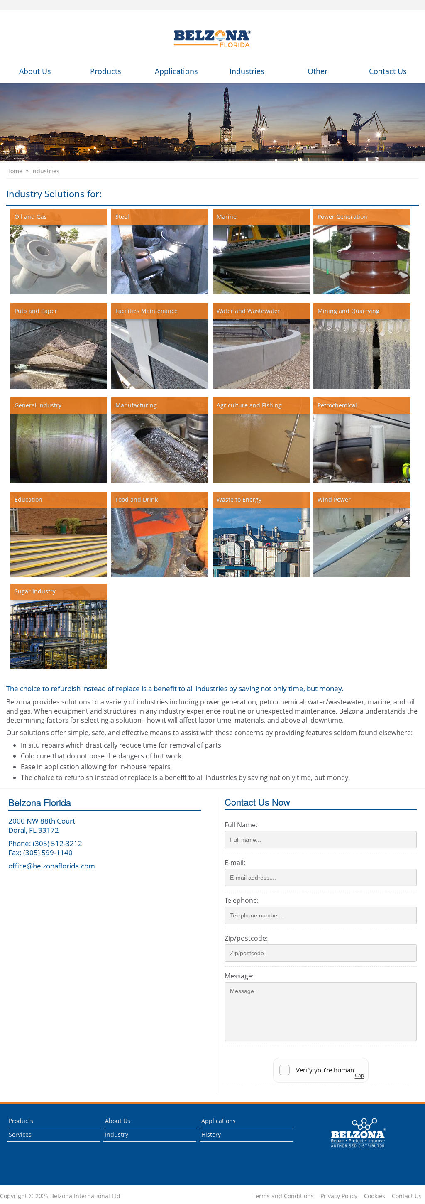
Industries (247, 71)
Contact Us (388, 71)
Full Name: (241, 825)
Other (317, 71)
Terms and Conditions (283, 1196)
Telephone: (242, 900)
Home (14, 171)
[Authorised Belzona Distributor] (212, 38)
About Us (35, 71)
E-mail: (235, 862)
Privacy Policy (338, 1196)
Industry (116, 1134)
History (211, 1134)
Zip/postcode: (246, 938)
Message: (239, 976)
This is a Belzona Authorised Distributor (352, 1149)
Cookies (374, 1196)
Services (20, 1134)
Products (105, 71)
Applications (176, 71)
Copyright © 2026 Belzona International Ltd (60, 1196)
